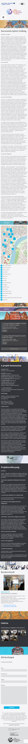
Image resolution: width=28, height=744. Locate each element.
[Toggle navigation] (3, 17)
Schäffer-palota (6, 286)
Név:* (2, 668)
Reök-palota (5, 289)
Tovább (4, 330)
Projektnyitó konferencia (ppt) (10, 605)
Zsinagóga (5, 284)
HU (22, 3)
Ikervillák (4, 280)
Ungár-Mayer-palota (7, 291)
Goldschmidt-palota (7, 282)
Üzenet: (3, 685)
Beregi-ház (5, 299)
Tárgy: (2, 679)
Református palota (6, 274)
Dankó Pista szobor (7, 267)
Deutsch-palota (6, 269)
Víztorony (5, 278)
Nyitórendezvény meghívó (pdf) (10, 606)
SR (20, 3)
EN (24, 3)
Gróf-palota (5, 271)
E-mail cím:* (4, 674)
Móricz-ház (5, 276)
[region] (14, 24)
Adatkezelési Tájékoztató (14, 724)
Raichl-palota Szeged (7, 293)
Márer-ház (5, 295)
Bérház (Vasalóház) (7, 265)
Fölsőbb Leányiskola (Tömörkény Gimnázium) (12, 297)
